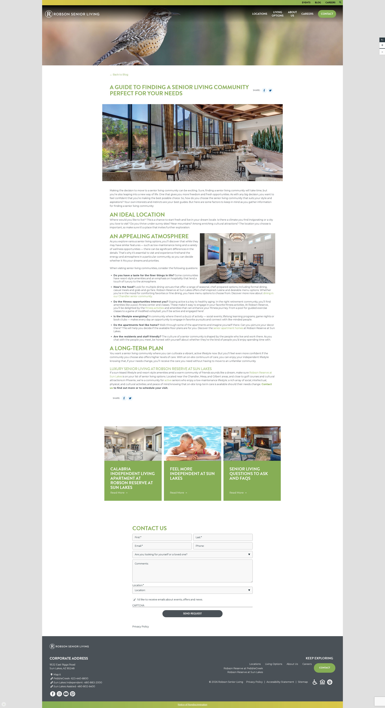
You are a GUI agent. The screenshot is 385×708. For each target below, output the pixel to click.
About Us (292, 14)
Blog (318, 2)
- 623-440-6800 (79, 678)
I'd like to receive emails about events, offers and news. (170, 599)
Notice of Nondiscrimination (192, 704)
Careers (330, 2)
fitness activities (154, 308)
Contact (327, 14)
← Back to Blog (119, 74)
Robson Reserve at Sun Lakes (245, 672)
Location (138, 585)
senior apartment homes (228, 328)
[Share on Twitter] (270, 90)
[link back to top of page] (4, 704)
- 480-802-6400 (85, 686)
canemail (137, 596)
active (168, 380)
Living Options (277, 14)
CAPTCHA (138, 605)
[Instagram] (59, 694)
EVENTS (306, 2)
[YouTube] (66, 694)
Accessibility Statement (280, 681)
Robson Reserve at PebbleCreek (243, 668)
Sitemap (303, 681)
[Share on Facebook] (264, 90)
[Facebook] (53, 694)
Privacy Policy (140, 626)
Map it (57, 674)
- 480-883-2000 (92, 682)
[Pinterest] (72, 694)
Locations (259, 14)
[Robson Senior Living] (72, 14)
